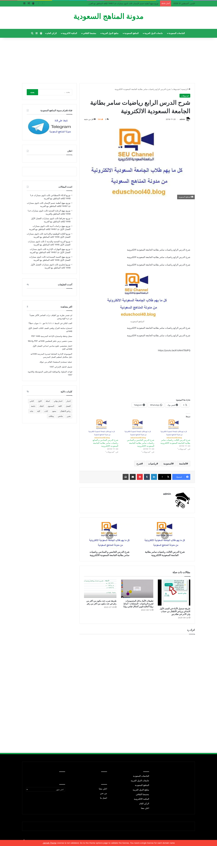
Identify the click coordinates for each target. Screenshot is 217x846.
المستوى (51, 406)
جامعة (33, 406)
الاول (40, 401)
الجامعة (182, 463)
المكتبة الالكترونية (141, 799)
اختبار (68, 401)
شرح (139, 463)
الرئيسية (185, 89)
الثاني (32, 401)
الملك (41, 406)
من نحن (103, 793)
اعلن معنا (145, 808)
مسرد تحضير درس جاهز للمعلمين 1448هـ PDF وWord (50, 341)
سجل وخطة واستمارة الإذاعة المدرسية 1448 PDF (51, 336)
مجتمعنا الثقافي (89, 33)
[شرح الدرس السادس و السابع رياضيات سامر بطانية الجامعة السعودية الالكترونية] (101, 429)
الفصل (68, 406)
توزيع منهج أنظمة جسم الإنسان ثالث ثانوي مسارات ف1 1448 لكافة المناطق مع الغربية (123, 3)
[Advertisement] (108, 59)
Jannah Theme (49, 843)
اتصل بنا (103, 798)
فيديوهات (176, 89)
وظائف (51, 416)
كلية (38, 411)
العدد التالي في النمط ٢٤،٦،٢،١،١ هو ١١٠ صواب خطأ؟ (50, 323)
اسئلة (48, 401)
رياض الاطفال (65, 411)
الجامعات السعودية (177, 33)
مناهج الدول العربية (110, 33)
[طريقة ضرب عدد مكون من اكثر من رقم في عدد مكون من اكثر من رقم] (100, 588)
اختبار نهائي (58, 401)
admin (182, 119)
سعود (54, 411)
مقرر (69, 416)
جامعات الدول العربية (154, 33)
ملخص (60, 416)
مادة (31, 411)
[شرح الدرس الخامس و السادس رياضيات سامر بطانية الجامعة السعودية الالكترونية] (137, 429)
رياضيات (152, 463)
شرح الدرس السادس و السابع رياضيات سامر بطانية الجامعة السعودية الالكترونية (105, 443)
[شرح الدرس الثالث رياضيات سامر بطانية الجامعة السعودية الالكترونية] (173, 429)
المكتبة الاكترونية (70, 33)
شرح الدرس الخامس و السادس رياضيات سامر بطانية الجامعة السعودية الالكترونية (140, 443)
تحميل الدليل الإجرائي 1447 (61, 367)
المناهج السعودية (131, 33)
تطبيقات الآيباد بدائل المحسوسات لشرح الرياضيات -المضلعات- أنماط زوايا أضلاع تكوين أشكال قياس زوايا (138, 603)
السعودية (167, 463)
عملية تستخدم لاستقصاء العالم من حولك (55, 362)
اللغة (60, 406)
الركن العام (52, 33)
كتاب (46, 411)
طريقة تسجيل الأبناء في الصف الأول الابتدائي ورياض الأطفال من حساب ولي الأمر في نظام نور (175, 611)
